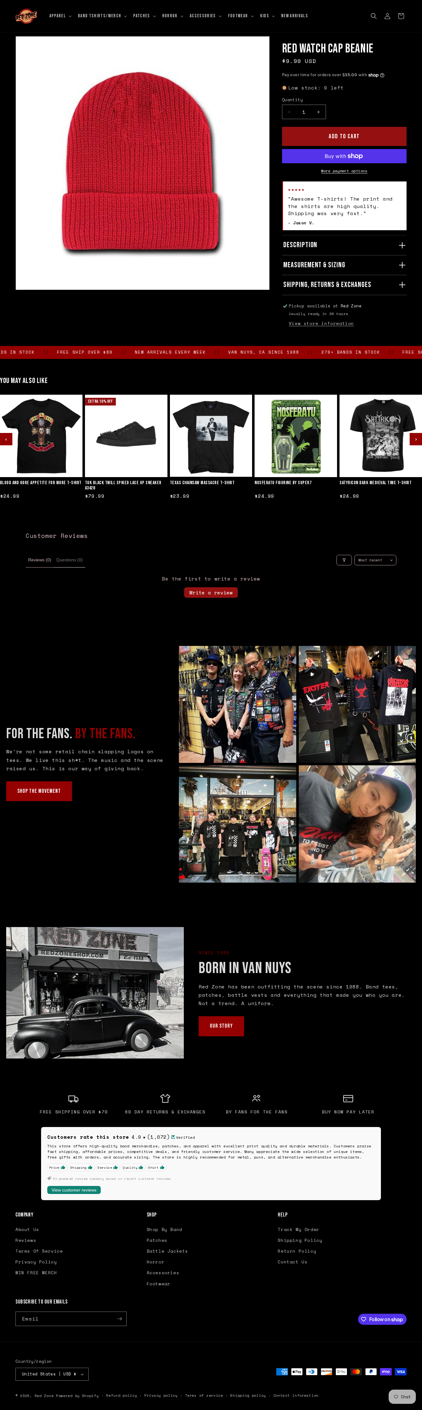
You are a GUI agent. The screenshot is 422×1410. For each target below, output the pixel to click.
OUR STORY (221, 1026)
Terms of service (204, 1395)
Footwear (159, 1283)
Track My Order (298, 1229)
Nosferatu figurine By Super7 (283, 483)
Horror (156, 1261)
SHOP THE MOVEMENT (39, 791)
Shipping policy (248, 1395)
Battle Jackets (167, 1251)
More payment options (344, 170)
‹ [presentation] (6, 439)
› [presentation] (415, 439)
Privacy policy (161, 1395)
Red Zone (44, 1395)
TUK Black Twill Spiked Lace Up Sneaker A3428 (123, 485)
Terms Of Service (39, 1251)
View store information (321, 323)
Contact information (296, 1395)
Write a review (211, 592)
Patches (157, 1240)
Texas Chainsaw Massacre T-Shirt (202, 483)
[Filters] (344, 560)
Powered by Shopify (77, 1395)
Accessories (163, 1272)
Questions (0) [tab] (69, 559)
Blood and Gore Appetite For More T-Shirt (41, 483)
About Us (27, 1229)
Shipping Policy (300, 1240)
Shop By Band (164, 1229)
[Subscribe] (119, 1319)
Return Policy (297, 1251)
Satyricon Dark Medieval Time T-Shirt (375, 483)
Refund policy (121, 1395)
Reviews (25, 1240)
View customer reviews (74, 1189)
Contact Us (292, 1261)
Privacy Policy (36, 1261)
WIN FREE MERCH (36, 1272)
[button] (60, 16)
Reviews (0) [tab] (39, 559)
